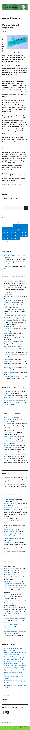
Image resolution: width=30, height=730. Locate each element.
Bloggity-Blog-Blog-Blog (12, 419)
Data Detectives (8, 391)
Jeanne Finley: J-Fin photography (14, 337)
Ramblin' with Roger (7, 721)
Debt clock (7, 594)
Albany (6, 566)
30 (18, 238)
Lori (5, 648)
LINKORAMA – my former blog (13, 400)
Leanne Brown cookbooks (12, 601)
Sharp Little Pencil (9, 458)
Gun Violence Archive (10, 484)
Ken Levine (7, 518)
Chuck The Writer (9, 302)
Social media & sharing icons (11, 727)
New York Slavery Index (11, 607)
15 (15, 232)
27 (8, 238)
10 (22, 229)
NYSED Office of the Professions (13, 614)
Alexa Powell (8, 287)
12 (4, 232)
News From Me (8, 521)
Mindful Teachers (9, 352)
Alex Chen (7, 672)
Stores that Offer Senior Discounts (14, 618)
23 (18, 235)
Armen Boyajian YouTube (11, 296)
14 (11, 232)
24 (22, 235)
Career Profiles (8, 581)
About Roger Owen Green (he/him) (14, 255)
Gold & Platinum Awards (11, 510)
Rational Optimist (9, 368)
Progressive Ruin (9, 531)
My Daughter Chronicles (11, 445)
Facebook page (8, 395)
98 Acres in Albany (9, 499)
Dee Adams (7, 423)
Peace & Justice (8, 359)
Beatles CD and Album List (12, 503)
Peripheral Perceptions (11, 454)
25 (26, 235)
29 (15, 238)
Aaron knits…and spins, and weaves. (15, 281)
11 (25, 229)
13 (7, 232)
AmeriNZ (6, 417)
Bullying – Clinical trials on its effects (15, 577)
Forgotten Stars (9, 432)
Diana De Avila (8, 305)
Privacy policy (8, 266)
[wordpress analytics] (15, 699)
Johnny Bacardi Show (10, 436)
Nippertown (7, 523)
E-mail (6, 259)
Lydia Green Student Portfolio (13, 346)
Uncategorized (14, 184)
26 (4, 238)
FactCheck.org (8, 477)
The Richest (7, 551)
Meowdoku (7, 668)
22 (15, 235)
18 (26, 232)
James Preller (8, 333)
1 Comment (5, 186)
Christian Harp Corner (10, 300)
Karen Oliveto (8, 342)
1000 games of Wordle (19, 668)
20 (8, 235)
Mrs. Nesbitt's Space (10, 439)
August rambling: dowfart (17, 670)
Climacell (6, 583)
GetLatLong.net (9, 596)
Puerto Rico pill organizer (10, 26)
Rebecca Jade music (10, 372)
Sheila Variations (9, 542)
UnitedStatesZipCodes (10, 631)
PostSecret (7, 529)
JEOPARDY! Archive (10, 398)
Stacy (5, 676)
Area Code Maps (9, 568)
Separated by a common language (14, 538)
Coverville (7, 508)
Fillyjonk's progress (10, 428)
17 (22, 232)
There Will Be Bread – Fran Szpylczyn (15, 376)
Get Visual (7, 320)
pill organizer (22, 184)
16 (18, 232)
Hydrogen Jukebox (9, 326)
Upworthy (7, 635)
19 (4, 235)
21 (11, 235)
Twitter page (8, 404)
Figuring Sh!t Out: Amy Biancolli (14, 309)
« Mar (7, 242)
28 (11, 238)
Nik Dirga (7, 447)
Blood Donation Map (10, 572)
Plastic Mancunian (9, 652)
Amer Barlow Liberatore (11, 663)
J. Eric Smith (7, 328)
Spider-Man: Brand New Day (12, 661)
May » (23, 242)
